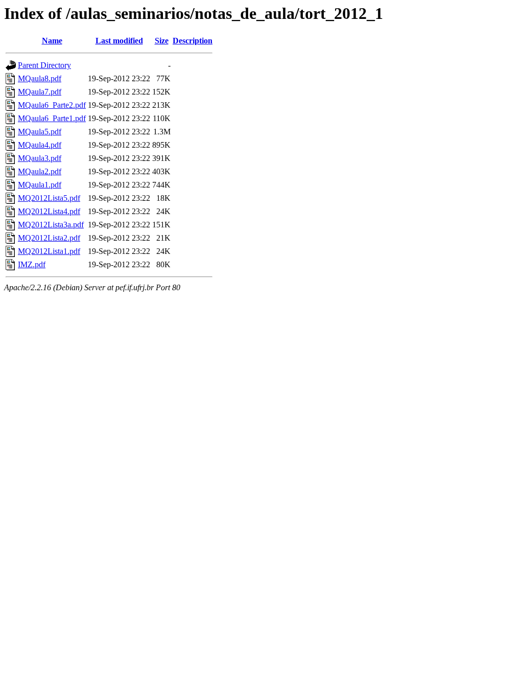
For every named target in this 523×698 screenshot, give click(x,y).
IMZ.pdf (31, 264)
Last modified (119, 40)
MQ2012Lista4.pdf (49, 211)
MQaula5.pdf (39, 131)
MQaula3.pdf (39, 158)
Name (52, 40)
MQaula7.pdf (39, 91)
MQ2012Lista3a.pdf (51, 224)
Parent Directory (44, 65)
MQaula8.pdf (39, 78)
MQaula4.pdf (39, 145)
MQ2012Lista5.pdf (49, 198)
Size (162, 40)
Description (192, 40)
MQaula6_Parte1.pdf (52, 118)
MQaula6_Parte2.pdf (52, 105)
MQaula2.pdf (39, 171)
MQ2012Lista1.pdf (49, 251)
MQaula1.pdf (39, 184)
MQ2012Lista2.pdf (49, 238)
